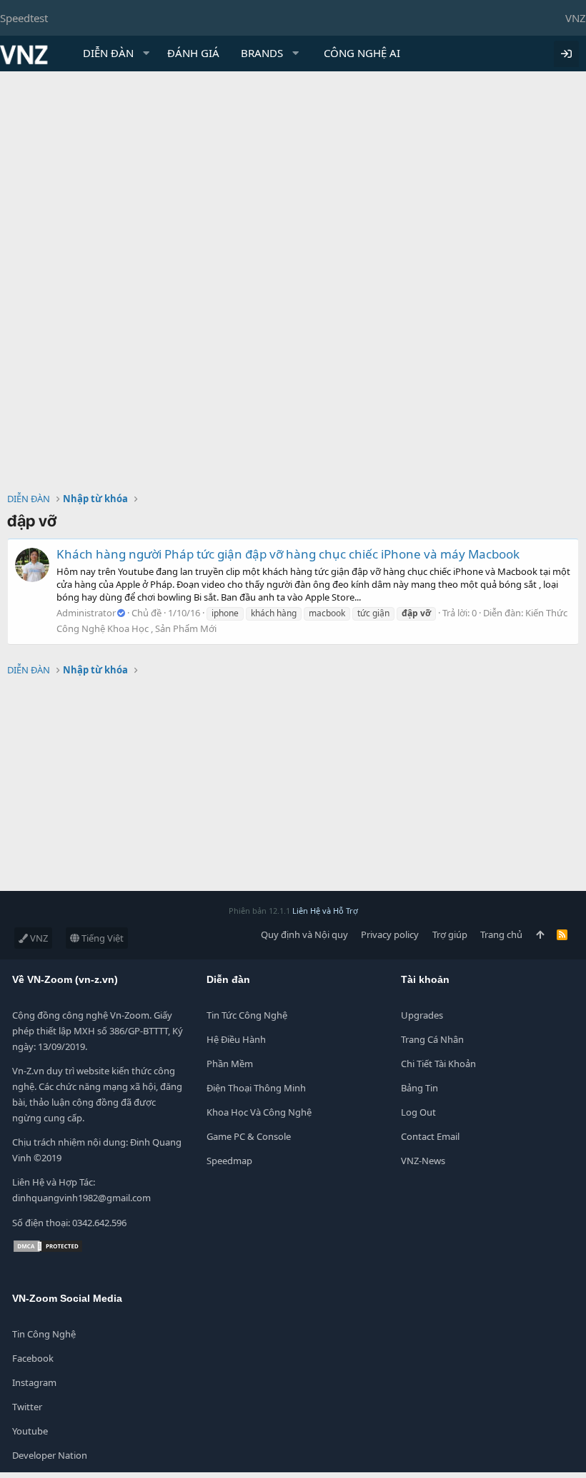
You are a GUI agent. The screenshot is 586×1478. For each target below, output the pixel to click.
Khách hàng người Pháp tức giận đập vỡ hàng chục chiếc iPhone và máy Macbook (288, 554)
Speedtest (24, 18)
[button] (146, 53)
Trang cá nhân (432, 1039)
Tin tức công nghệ (247, 1015)
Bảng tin (419, 1087)
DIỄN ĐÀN (108, 53)
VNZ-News (423, 1160)
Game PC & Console (249, 1136)
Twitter (27, 1406)
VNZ (575, 18)
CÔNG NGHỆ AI (362, 53)
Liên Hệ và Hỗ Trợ (325, 910)
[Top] (540, 934)
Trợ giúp (449, 934)
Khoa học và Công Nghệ (259, 1112)
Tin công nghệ (44, 1333)
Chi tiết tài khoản (438, 1063)
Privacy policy (390, 934)
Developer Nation (49, 1455)
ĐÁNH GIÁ (193, 53)
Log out (418, 1112)
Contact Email (430, 1136)
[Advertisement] (293, 178)
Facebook (33, 1358)
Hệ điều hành (236, 1039)
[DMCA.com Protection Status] (48, 1249)
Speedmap (229, 1160)
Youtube (30, 1431)
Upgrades (422, 1015)
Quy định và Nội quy (304, 934)
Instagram (34, 1382)
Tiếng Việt (101, 938)
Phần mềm (230, 1063)
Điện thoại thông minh (256, 1087)
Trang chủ (501, 934)
